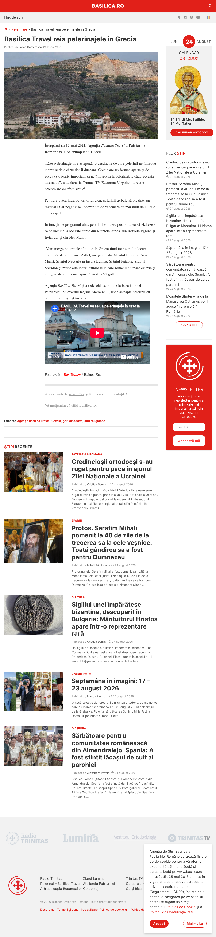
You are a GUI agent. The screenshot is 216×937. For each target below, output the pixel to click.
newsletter (76, 393)
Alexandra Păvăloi (98, 772)
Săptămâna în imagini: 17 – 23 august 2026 (111, 684)
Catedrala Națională (142, 883)
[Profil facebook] (173, 17)
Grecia (56, 421)
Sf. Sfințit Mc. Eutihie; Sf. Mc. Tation (187, 121)
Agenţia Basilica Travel (33, 421)
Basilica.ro (108, 6)
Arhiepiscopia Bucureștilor (61, 888)
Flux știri (189, 324)
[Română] (209, 17)
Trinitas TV (134, 878)
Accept (159, 923)
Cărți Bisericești (138, 888)
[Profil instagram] (185, 17)
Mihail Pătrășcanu (98, 565)
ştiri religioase (94, 421)
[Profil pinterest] (191, 17)
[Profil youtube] (198, 17)
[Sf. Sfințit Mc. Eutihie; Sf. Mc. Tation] (189, 89)
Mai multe (195, 923)
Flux (176, 153)
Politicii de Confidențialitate (172, 912)
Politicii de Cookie (181, 907)
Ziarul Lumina (93, 878)
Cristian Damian (97, 484)
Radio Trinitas (51, 878)
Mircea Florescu (97, 696)
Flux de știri (13, 17)
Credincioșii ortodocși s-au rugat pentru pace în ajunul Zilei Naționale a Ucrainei (112, 469)
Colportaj (90, 888)
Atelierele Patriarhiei (99, 883)
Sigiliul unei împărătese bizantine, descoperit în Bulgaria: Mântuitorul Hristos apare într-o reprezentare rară (115, 619)
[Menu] (5, 6)
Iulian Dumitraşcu (31, 47)
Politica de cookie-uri (114, 909)
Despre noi (47, 909)
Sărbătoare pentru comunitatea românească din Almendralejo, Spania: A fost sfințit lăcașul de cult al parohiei (113, 750)
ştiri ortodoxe (72, 421)
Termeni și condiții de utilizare (77, 909)
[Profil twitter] (179, 17)
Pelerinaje (19, 29)
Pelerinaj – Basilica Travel (60, 883)
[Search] (210, 6)
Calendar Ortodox (192, 132)
